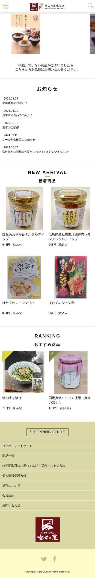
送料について (11, 485)
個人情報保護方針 (14, 475)
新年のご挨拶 (10, 127)
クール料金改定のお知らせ (19, 139)
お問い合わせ (11, 505)
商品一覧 (8, 456)
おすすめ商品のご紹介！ (17, 115)
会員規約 (8, 495)
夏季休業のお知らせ (14, 103)
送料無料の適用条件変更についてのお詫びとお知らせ (35, 151)
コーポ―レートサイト (17, 446)
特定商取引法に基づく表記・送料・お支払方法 (33, 465)
